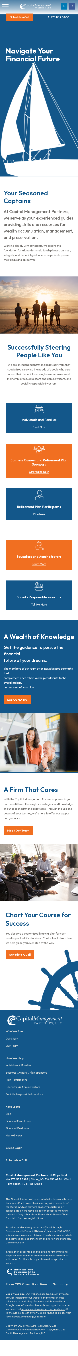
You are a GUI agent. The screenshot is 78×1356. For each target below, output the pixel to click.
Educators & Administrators (23, 1087)
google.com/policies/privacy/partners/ (43, 1309)
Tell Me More (39, 604)
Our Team (12, 1045)
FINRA (61, 1231)
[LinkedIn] (64, 6)
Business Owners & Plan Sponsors (26, 1072)
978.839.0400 (58, 17)
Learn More (39, 564)
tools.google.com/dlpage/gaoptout (26, 1316)
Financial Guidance (17, 1128)
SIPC (67, 1231)
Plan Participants (16, 1080)
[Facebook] (72, 6)
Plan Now (39, 514)
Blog (8, 1114)
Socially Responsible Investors (24, 1094)
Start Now (39, 427)
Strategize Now (39, 471)
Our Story (12, 1038)
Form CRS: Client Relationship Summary (37, 1284)
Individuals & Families (18, 1065)
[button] (19, 17)
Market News (14, 1135)
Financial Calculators (18, 1121)
